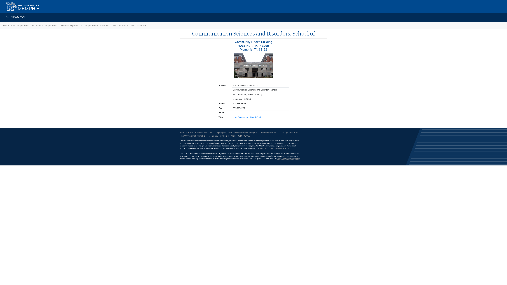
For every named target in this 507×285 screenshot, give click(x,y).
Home (6, 25)
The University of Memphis (192, 136)
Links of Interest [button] (119, 25)
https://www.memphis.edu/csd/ (247, 117)
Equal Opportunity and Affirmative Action (274, 148)
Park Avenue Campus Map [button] (44, 25)
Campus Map (16, 17)
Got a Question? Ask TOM (200, 132)
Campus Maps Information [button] (96, 25)
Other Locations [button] (137, 25)
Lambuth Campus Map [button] (70, 25)
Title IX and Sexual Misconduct (288, 159)
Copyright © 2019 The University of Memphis (236, 132)
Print (182, 132)
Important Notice (268, 132)
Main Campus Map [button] (19, 25)
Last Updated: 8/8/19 (289, 132)
